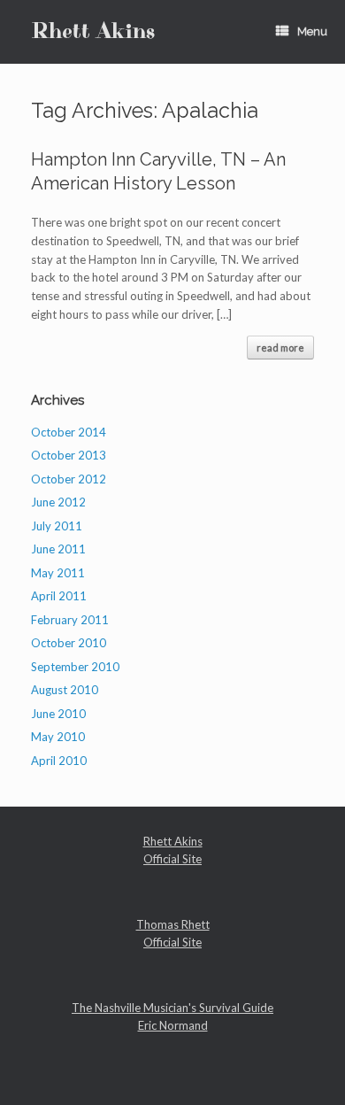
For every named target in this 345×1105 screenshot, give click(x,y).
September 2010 (75, 667)
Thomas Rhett (173, 924)
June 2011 (58, 549)
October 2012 (68, 479)
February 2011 (70, 620)
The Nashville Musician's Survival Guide (172, 1008)
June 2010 (58, 714)
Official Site (172, 859)
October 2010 (68, 643)
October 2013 (68, 455)
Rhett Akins (173, 841)
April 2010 (59, 760)
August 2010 (64, 690)
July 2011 (56, 526)
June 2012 (58, 502)
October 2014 (68, 432)
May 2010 (58, 737)
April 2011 (59, 596)
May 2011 (58, 573)
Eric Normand (173, 1025)
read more (280, 347)
